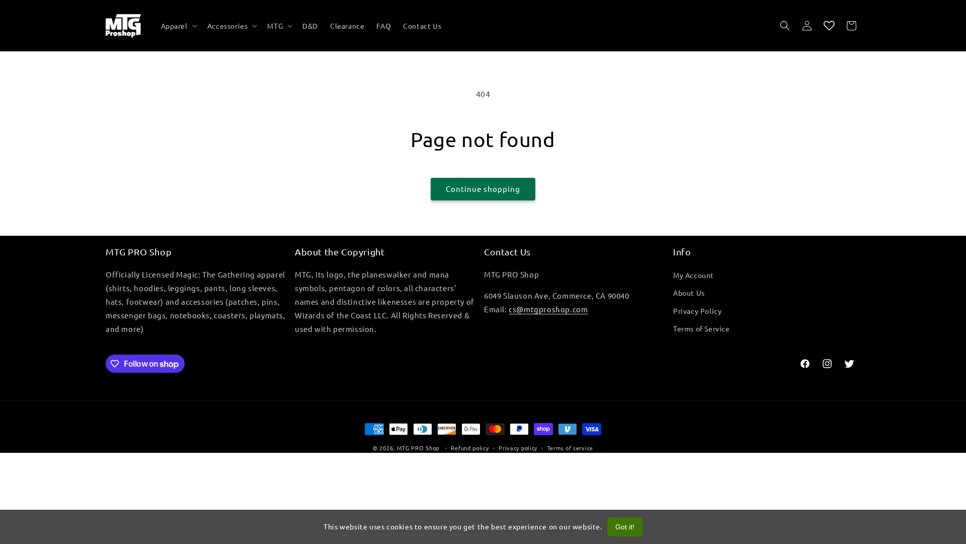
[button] (178, 25)
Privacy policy (518, 448)
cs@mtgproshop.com (548, 309)
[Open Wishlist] (829, 26)
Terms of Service (701, 328)
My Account (693, 275)
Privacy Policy (697, 310)
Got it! (624, 527)
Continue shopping (483, 188)
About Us (689, 292)
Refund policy (470, 448)
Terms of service (570, 448)
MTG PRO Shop (418, 448)
